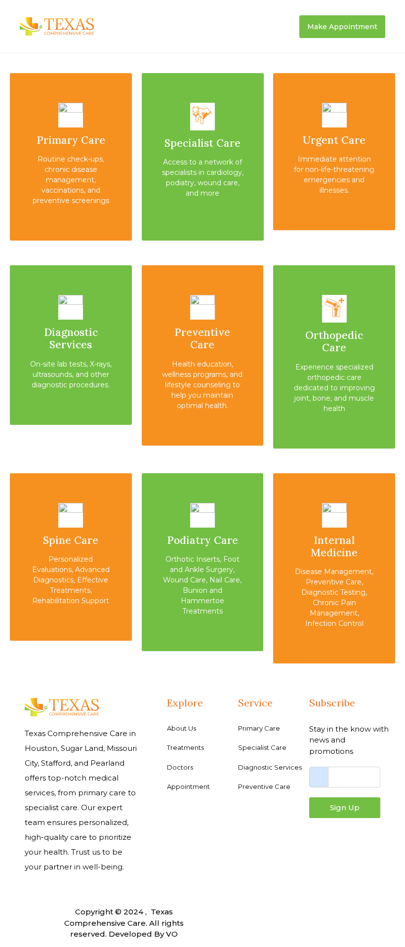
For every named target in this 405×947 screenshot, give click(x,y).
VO (172, 934)
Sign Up (345, 807)
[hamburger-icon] (283, 27)
